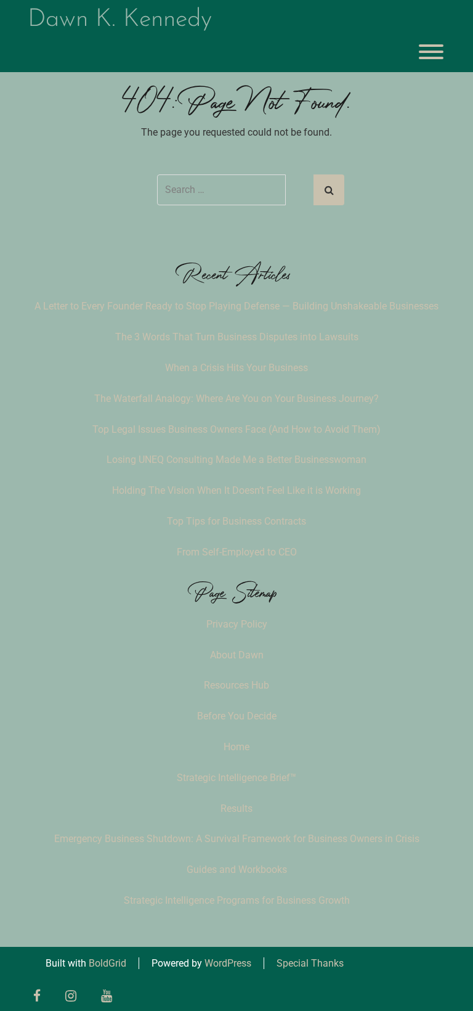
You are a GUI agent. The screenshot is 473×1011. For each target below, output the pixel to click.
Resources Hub (236, 685)
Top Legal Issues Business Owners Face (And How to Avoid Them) (236, 429)
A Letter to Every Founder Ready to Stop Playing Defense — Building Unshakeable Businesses (236, 306)
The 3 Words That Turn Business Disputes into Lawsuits (236, 337)
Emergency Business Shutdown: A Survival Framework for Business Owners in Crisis (236, 839)
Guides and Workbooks (237, 869)
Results (236, 808)
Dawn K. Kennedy (120, 19)
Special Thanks (310, 963)
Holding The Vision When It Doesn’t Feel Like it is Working (236, 490)
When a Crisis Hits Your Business (236, 368)
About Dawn (237, 655)
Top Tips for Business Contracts (236, 521)
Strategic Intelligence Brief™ (236, 778)
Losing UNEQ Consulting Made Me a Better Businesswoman (236, 459)
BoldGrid (107, 963)
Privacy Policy (236, 624)
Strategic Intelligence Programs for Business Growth (237, 900)
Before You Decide (237, 716)
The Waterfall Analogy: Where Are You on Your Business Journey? (236, 398)
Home (236, 747)
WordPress (227, 963)
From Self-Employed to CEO (237, 552)
